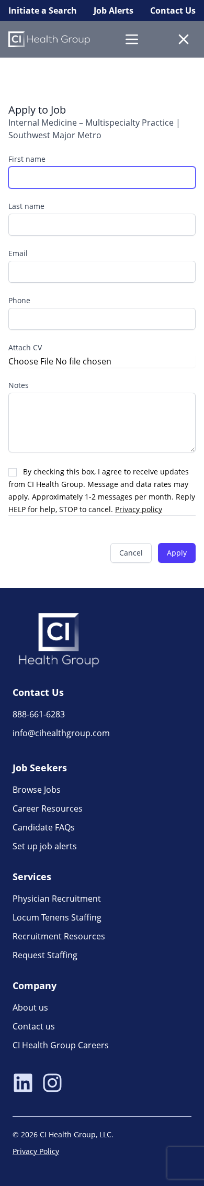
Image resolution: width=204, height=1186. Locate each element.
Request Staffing (45, 955)
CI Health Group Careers (61, 1045)
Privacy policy (138, 509)
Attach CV (25, 347)
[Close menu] (184, 39)
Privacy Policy (36, 1151)
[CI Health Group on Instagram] (52, 1083)
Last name (26, 206)
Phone (19, 300)
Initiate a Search (42, 10)
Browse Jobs (37, 789)
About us (30, 1007)
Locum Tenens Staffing (57, 917)
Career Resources (48, 808)
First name (27, 159)
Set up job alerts (45, 846)
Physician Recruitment (57, 898)
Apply (177, 553)
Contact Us (173, 10)
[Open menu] (132, 39)
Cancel (131, 553)
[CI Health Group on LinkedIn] (23, 1083)
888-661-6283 (39, 714)
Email (18, 253)
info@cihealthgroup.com (61, 733)
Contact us (34, 1026)
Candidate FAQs (44, 827)
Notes (18, 385)
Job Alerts (113, 10)
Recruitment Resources (59, 936)
